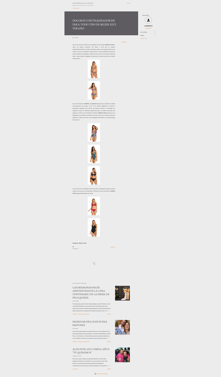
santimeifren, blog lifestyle (82, 3)
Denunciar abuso (143, 38)
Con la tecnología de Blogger (102, 373)
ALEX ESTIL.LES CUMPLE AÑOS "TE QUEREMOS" (91, 350)
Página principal (76, 8)
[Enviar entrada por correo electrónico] (73, 247)
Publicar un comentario (84, 314)
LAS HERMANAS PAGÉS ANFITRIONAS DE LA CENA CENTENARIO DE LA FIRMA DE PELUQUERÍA (91, 292)
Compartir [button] (123, 42)
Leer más (109, 314)
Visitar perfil (148, 28)
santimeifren (148, 26)
